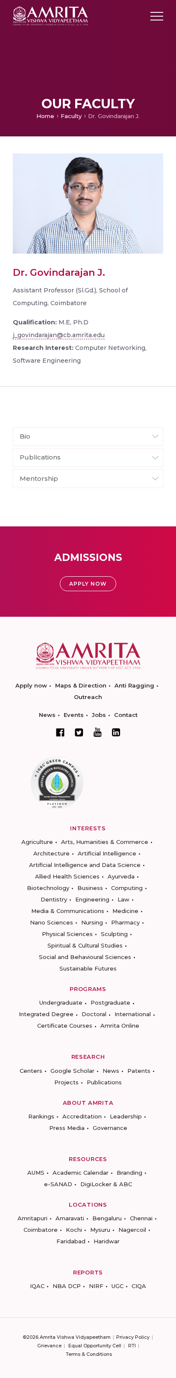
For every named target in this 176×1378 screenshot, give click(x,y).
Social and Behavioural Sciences (85, 956)
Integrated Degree (46, 1014)
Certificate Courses (64, 1025)
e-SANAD (58, 1184)
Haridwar (107, 1241)
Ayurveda (121, 876)
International (132, 1014)
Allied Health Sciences (67, 876)
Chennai (141, 1218)
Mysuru (100, 1229)
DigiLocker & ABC (106, 1184)
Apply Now (88, 584)
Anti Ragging (134, 685)
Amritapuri (32, 1218)
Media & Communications (67, 910)
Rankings (41, 1116)
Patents (138, 1070)
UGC (117, 1286)
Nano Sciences (51, 922)
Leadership (126, 1116)
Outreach (88, 696)
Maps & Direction (80, 685)
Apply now (31, 685)
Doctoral (94, 1014)
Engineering (92, 899)
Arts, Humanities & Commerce (104, 841)
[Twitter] (79, 732)
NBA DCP (67, 1286)
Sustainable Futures (88, 968)
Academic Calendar (81, 1172)
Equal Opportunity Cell (94, 1346)
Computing (127, 887)
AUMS (35, 1172)
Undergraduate (60, 1002)
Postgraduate (110, 1002)
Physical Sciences (67, 933)
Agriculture (37, 841)
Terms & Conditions (89, 1354)
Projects (66, 1082)
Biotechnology (48, 887)
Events (74, 714)
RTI (132, 1346)
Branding (129, 1172)
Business (90, 887)
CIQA (139, 1286)
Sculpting (114, 933)
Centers (31, 1070)
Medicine (125, 910)
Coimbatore (40, 1229)
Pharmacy (125, 922)
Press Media (67, 1127)
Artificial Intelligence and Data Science (85, 864)
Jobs (99, 714)
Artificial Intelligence (107, 853)
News (47, 714)
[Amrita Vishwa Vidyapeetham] (50, 16)
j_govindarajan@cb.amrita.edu (59, 335)
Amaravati (70, 1218)
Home (45, 116)
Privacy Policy (133, 1337)
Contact (126, 714)
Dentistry (54, 899)
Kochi (74, 1229)
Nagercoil (132, 1229)
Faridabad (70, 1241)
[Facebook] (60, 732)
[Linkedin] (116, 732)
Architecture (51, 853)
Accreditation (82, 1116)
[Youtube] (98, 732)
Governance (110, 1127)
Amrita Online (119, 1025)
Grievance (49, 1346)
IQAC (37, 1286)
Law (123, 899)
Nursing (92, 922)
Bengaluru (107, 1218)
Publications (104, 1082)
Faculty (71, 116)
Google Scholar (72, 1070)
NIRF (96, 1286)
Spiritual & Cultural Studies (85, 945)
